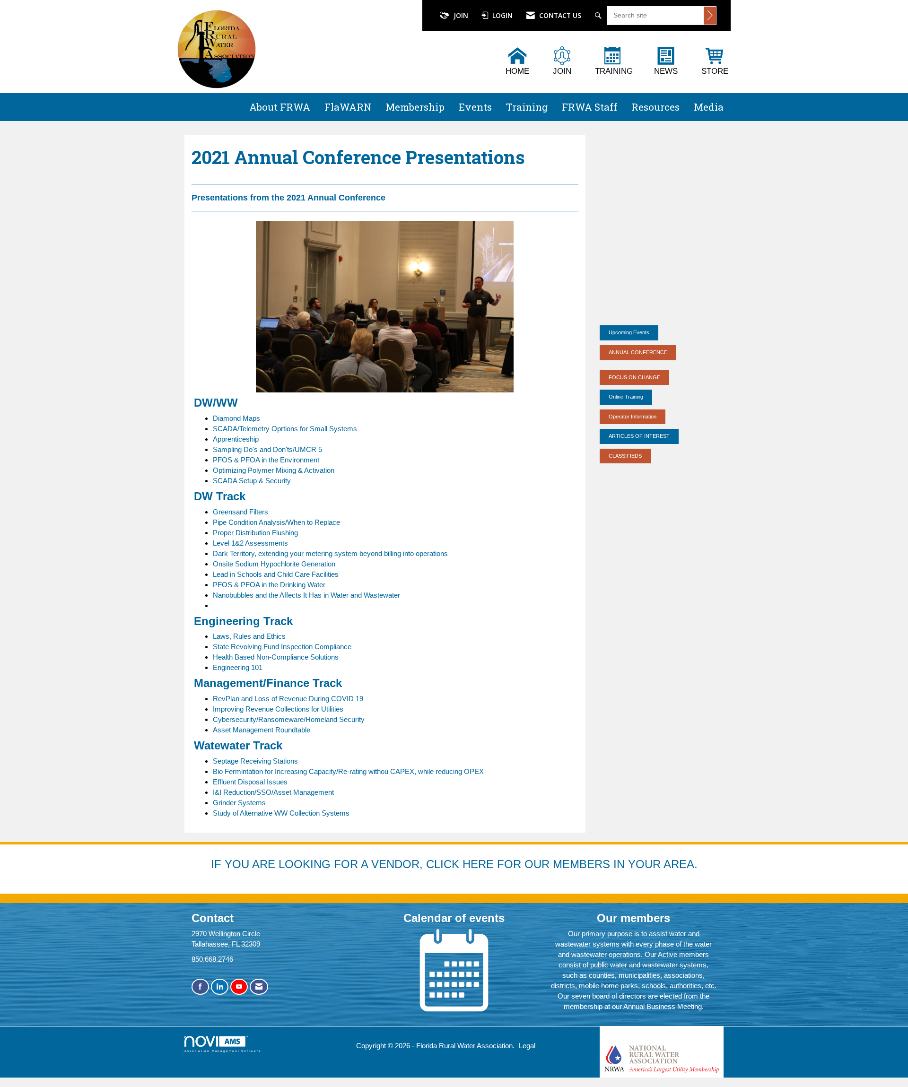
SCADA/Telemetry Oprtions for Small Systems (285, 429)
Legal (527, 1046)
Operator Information (632, 416)
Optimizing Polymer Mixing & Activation (273, 470)
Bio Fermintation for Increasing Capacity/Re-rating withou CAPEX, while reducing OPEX (348, 771)
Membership (415, 106)
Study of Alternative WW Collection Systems (281, 813)
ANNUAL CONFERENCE (638, 352)
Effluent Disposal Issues (250, 782)
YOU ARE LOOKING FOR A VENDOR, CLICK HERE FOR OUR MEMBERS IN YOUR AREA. (461, 864)
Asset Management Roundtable (261, 730)
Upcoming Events (629, 332)
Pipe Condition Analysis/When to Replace (276, 522)
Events (475, 106)
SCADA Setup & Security (252, 481)
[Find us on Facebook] (200, 987)
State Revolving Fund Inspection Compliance (282, 647)
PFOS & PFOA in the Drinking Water (269, 585)
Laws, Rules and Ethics (249, 636)
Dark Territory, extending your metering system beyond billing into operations (330, 553)
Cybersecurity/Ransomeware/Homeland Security (289, 719)
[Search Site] (599, 15)
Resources (655, 106)
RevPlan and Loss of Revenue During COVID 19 (288, 699)
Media (709, 106)
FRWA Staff (589, 106)
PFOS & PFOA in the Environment (266, 460)
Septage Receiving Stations (255, 761)
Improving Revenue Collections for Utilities (278, 709)
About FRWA (279, 106)
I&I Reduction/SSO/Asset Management (273, 792)
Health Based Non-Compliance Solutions (276, 657)
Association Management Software (223, 1050)
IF (218, 864)
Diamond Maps (236, 418)
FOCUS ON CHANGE (634, 377)
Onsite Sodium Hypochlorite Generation (274, 564)
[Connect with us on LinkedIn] (219, 987)
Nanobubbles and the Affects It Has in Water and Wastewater (306, 595)
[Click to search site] (710, 16)
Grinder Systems (239, 803)
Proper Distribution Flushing (255, 533)
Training (527, 106)
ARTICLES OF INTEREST (639, 436)
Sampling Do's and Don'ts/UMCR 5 (267, 449)
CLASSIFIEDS (625, 456)
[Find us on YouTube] (239, 987)
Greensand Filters (240, 512)
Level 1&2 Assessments (250, 543)
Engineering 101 (237, 667)
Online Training (626, 397)
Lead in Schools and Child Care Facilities (276, 574)
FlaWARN (347, 106)
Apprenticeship (236, 439)
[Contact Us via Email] (259, 987)
